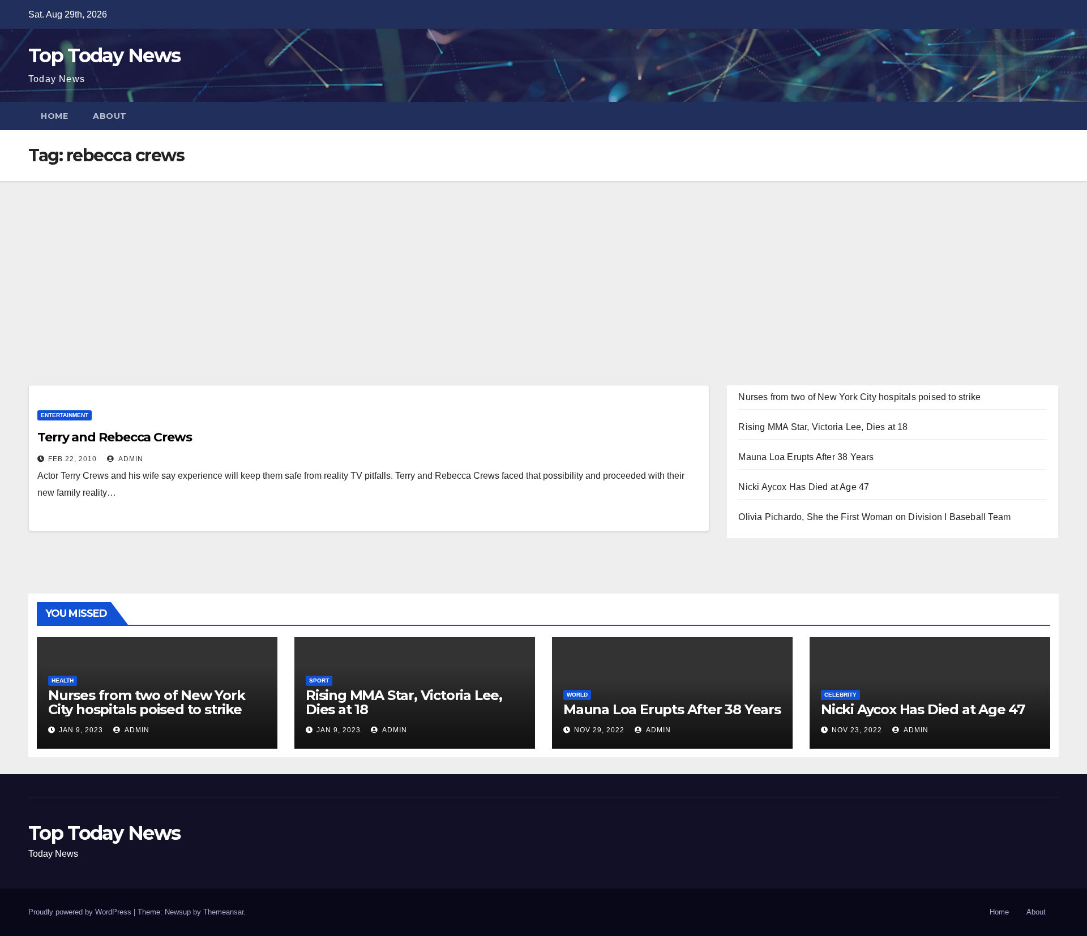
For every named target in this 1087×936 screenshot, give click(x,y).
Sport (319, 680)
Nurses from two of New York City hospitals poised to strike (859, 397)
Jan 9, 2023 (81, 730)
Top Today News (104, 55)
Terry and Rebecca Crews (114, 437)
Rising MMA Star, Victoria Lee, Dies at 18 (823, 427)
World (577, 695)
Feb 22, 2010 (72, 459)
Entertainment (64, 415)
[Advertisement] (543, 266)
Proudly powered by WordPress (81, 912)
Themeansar (223, 912)
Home (54, 116)
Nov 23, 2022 (857, 730)
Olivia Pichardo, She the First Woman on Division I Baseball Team (874, 517)
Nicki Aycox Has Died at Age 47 (803, 487)
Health (63, 680)
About (110, 116)
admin (130, 459)
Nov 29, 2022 (599, 730)
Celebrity (840, 695)
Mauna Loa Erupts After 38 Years (806, 457)
